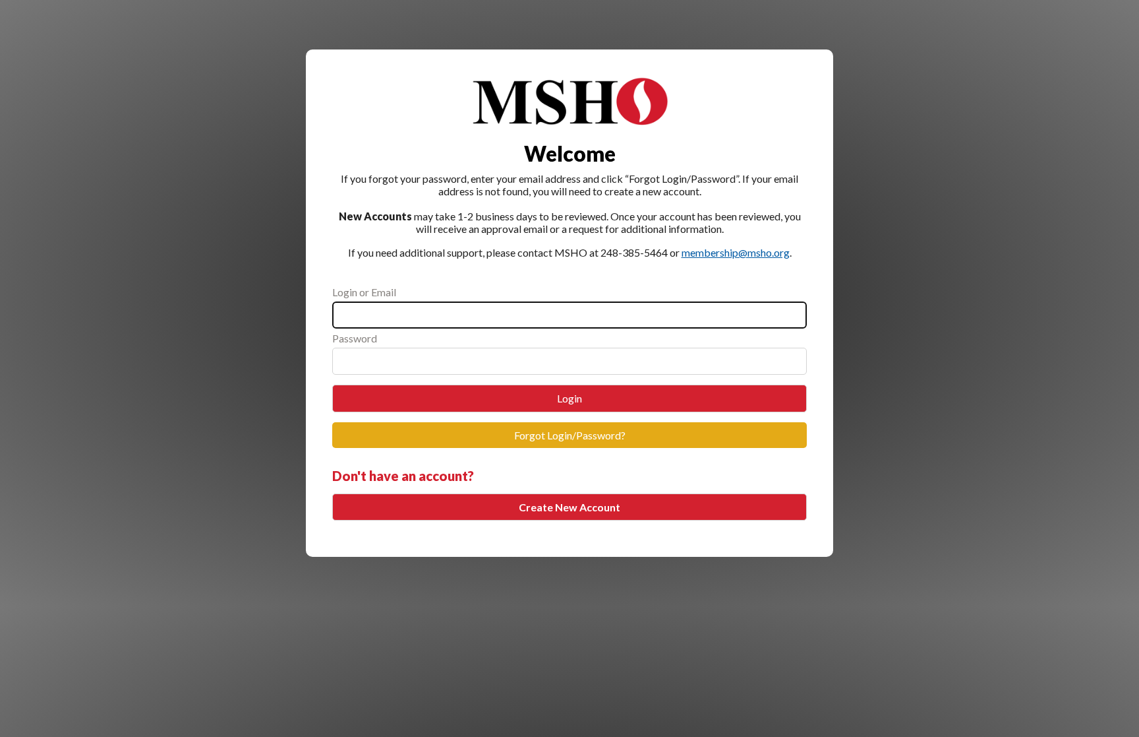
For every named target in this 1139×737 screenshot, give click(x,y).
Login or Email (364, 292)
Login (569, 398)
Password (354, 338)
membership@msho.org (736, 252)
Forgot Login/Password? (570, 435)
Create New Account (569, 507)
